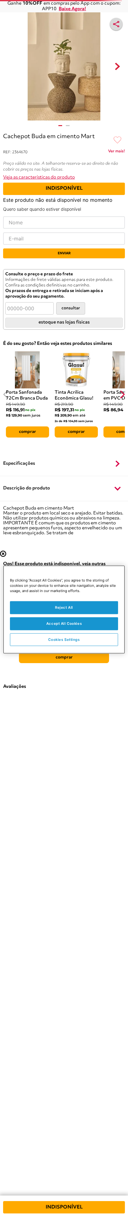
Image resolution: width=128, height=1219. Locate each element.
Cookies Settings (64, 639)
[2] (67, 125)
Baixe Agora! (72, 9)
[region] (64, 609)
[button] (64, 463)
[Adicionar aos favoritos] (117, 140)
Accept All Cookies (64, 623)
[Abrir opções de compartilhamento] (116, 24)
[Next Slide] (122, 394)
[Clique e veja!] (116, 152)
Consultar (71, 308)
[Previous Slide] (5, 394)
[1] (60, 125)
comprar (27, 432)
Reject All (64, 607)
